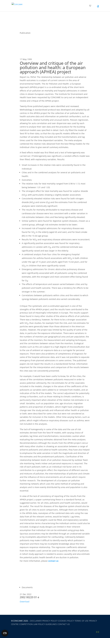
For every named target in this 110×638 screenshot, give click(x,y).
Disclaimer (36, 620)
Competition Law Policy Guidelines (38, 624)
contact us (53, 560)
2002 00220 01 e (29, 597)
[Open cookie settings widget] (4, 633)
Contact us (63, 624)
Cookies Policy (66, 620)
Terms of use (81, 620)
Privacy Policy (49, 620)
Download (24, 601)
